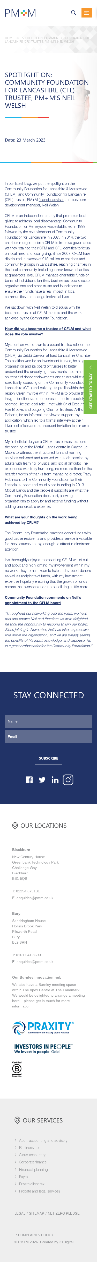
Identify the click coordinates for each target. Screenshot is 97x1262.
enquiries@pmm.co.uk (35, 898)
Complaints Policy (36, 1235)
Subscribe (48, 758)
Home (9, 38)
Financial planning (33, 1170)
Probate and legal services (39, 1191)
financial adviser (51, 200)
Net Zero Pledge (64, 1213)
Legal (19, 1213)
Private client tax (31, 1184)
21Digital (66, 1242)
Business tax (29, 1148)
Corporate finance (33, 1162)
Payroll (24, 1177)
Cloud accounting (33, 1155)
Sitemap (36, 1213)
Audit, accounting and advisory (43, 1141)
